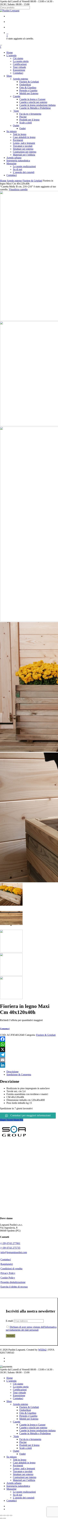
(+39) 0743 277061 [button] (10, 1243)
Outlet (16, 1451)
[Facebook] (29, 1039)
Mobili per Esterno (28, 1418)
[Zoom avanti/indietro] (1, 1515)
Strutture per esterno (23, 1474)
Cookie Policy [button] (7, 1277)
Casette (16, 1421)
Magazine (11, 1489)
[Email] (29, 1059)
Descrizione (12, 1071)
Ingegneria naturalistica (18, 1486)
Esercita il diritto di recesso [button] (14, 1286)
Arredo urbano (13, 1483)
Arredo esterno (14, 180)
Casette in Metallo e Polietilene (35, 1433)
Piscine (23, 1442)
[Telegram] (29, 1054)
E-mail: (10, 1320)
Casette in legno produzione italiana (37, 1430)
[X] (29, 1049)
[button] (6, 1028)
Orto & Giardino (27, 1413)
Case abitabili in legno (24, 1462)
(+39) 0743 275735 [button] (10, 1247)
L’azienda (11, 1380)
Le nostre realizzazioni (24, 1491)
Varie (16, 1436)
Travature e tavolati (22, 1471)
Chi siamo (18, 1383)
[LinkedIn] (29, 1065)
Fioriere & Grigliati (32, 180)
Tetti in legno (19, 1459)
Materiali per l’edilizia (24, 1480)
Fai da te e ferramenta (30, 1439)
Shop (9, 1401)
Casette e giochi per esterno (33, 1427)
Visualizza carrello (18, 189)
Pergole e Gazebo (28, 1416)
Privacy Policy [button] (7, 1273)
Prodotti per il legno (29, 1445)
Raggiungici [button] (6, 1264)
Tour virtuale (19, 1392)
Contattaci (18, 1398)
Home (3, 180)
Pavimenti (18, 1465)
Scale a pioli (25, 1448)
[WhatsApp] (29, 1044)
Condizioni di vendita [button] (11, 1268)
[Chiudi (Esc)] (11, 1515)
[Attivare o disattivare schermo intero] (4, 1515)
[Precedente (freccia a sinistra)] (1, 1518)
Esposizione (19, 1395)
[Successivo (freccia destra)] (4, 1518)
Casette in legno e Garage (32, 1424)
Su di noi (17, 1494)
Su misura (11, 1456)
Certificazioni (20, 1389)
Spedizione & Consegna (18, 1074)
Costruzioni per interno (24, 1477)
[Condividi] (7, 1515)
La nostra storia (21, 1386)
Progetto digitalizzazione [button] (12, 1282)
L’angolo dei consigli (23, 1497)
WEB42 (42, 1349)
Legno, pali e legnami (24, 1468)
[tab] (32, 1071)
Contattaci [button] (5, 1259)
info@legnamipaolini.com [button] (13, 1252)
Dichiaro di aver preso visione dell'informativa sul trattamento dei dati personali (31, 1328)
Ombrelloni (25, 1410)
